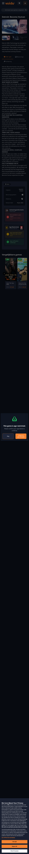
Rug (8, 436)
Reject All (14, 846)
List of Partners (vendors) (8, 837)
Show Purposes (15, 851)
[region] (14, 826)
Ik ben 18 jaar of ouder (20, 436)
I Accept (14, 841)
